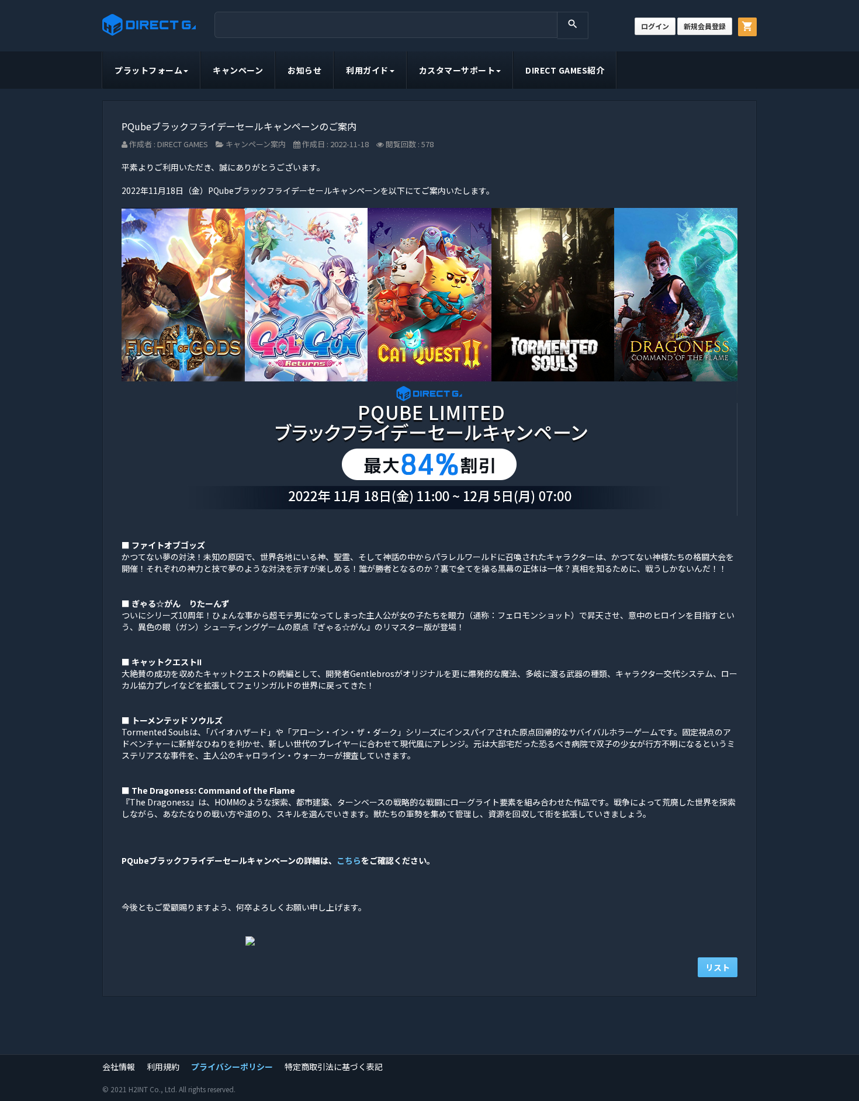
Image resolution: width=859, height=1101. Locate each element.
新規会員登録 (705, 26)
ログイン (655, 26)
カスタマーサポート (457, 70)
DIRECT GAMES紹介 (564, 70)
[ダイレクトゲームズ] (149, 25)
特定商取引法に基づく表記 (334, 1066)
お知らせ (304, 70)
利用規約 (163, 1066)
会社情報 (118, 1066)
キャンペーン (238, 70)
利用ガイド (367, 70)
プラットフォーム (148, 70)
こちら (349, 860)
